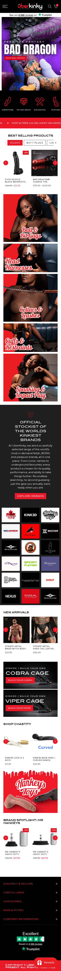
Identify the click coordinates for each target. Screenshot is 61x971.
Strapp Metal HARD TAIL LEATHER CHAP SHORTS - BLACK (44, 647)
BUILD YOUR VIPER (19, 708)
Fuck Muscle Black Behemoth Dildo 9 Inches (15, 180)
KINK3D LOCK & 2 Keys (14, 759)
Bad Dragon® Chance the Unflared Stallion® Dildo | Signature (43, 180)
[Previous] (5, 143)
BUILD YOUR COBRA (20, 680)
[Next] (56, 143)
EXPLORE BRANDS (30, 496)
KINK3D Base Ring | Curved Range (44, 759)
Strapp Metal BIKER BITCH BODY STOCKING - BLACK (15, 647)
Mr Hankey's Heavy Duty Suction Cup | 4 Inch (14, 852)
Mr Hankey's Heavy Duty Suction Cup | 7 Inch (42, 852)
